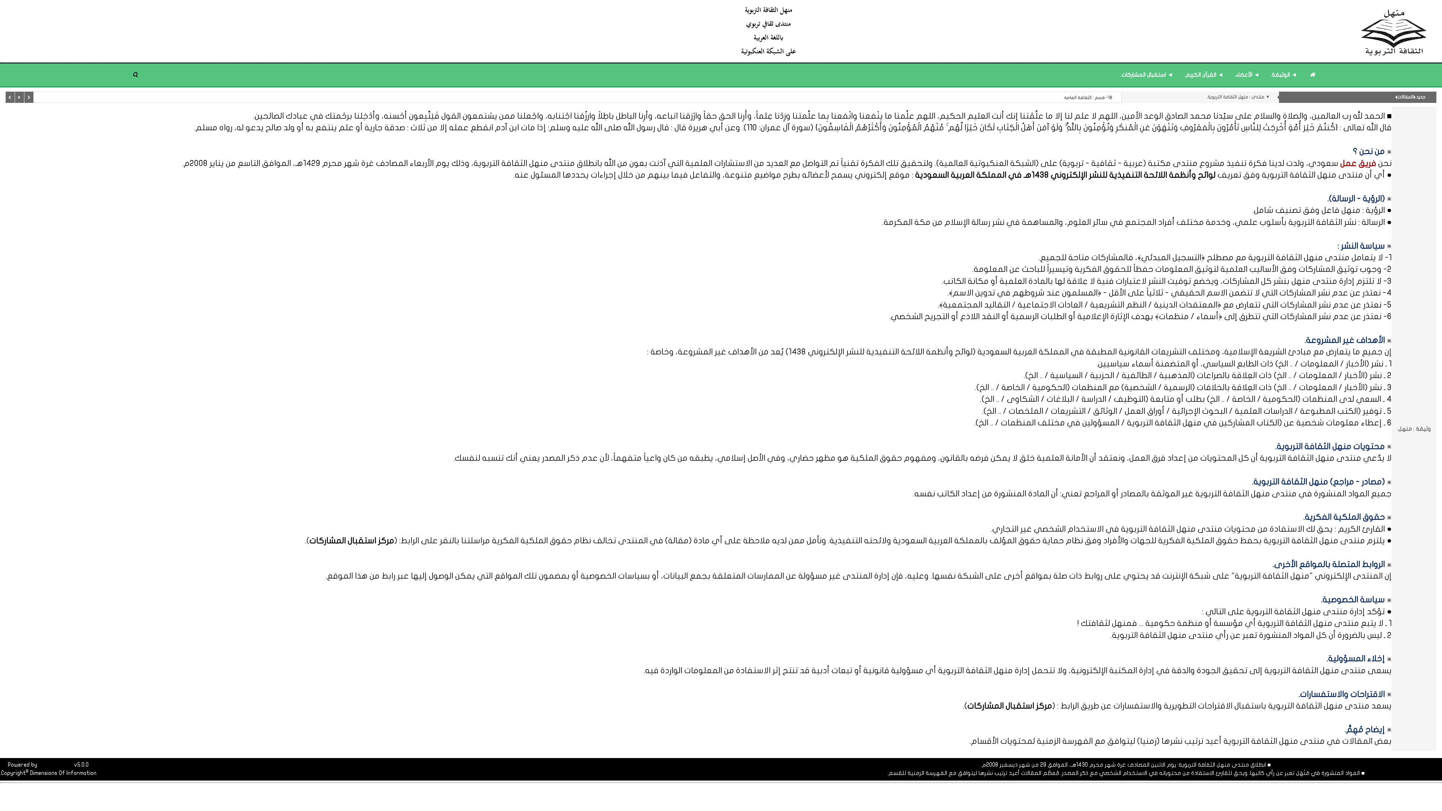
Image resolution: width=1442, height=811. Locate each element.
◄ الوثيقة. (1284, 75)
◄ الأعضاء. (1247, 75)
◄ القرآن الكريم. (1203, 75)
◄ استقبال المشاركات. (1147, 75)
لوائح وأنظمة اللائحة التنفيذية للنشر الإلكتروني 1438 (881, 352)
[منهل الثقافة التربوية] (1084, 31)
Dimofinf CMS (55, 765)
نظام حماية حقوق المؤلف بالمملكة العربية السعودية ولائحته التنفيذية (956, 541)
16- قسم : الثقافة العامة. (1087, 97)
